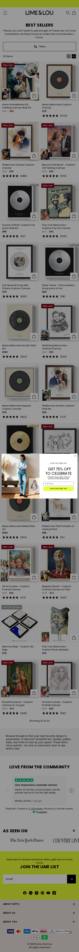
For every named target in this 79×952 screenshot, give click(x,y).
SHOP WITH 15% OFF (58, 489)
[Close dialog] (75, 455)
